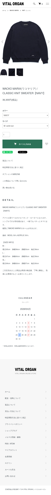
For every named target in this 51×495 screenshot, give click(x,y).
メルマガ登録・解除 (13, 437)
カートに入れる (25, 144)
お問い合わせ (10, 476)
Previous (3, 42)
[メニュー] (47, 4)
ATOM (12, 443)
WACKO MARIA (14, 10)
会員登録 (8, 456)
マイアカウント (11, 450)
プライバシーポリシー (13, 424)
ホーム (4, 10)
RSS (6, 443)
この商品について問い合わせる (14, 181)
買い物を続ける (8, 187)
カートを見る (10, 469)
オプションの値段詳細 (11, 174)
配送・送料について (13, 398)
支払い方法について (13, 411)
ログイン (8, 463)
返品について (7, 160)
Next (48, 42)
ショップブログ (11, 430)
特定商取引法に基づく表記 (12, 167)
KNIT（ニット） (26, 10)
